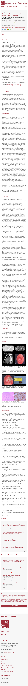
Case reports (4, 637)
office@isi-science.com (9, 651)
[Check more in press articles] (24, 551)
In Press (3, 661)
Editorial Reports (5, 634)
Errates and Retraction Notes (7, 667)
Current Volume (4, 659)
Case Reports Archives (6, 665)
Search (14, 6)
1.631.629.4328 (8, 649)
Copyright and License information (20, 27)
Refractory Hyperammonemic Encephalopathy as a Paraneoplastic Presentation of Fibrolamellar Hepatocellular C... (14, 525)
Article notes (11, 27)
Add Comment (24, 34)
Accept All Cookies (14, 605)
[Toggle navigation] (26, 6)
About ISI (3, 669)
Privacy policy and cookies (7, 671)
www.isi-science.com (9, 652)
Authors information (5, 27)
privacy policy (11, 602)
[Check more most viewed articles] (24, 588)
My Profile (9, 6)
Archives (3, 663)
